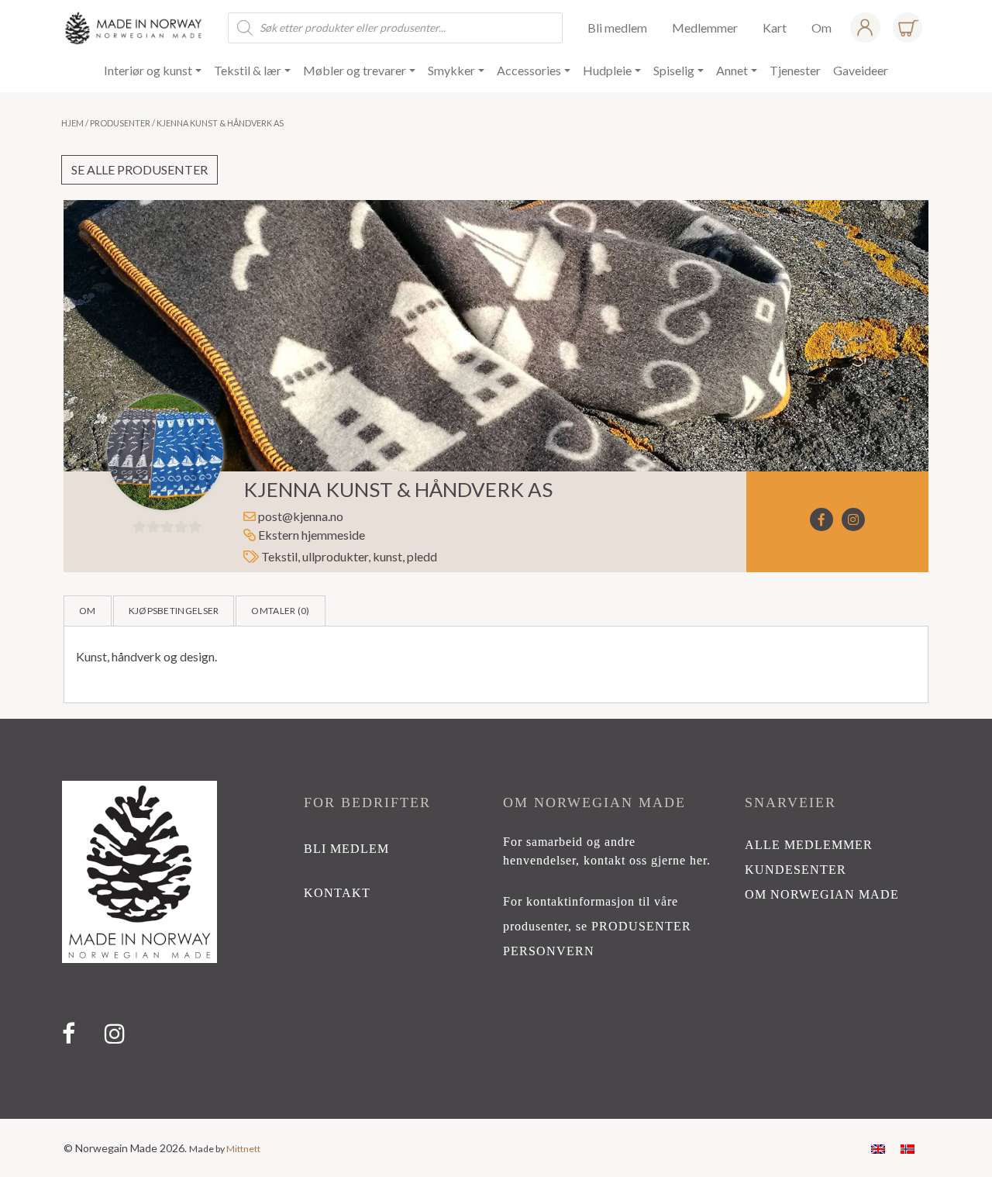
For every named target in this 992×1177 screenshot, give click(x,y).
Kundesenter (795, 869)
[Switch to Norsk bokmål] (907, 1147)
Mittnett (243, 1149)
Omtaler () (280, 610)
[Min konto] (865, 27)
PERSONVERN (548, 951)
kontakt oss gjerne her (645, 860)
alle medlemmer (809, 844)
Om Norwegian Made (822, 894)
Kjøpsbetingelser (174, 610)
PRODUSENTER (641, 926)
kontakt (337, 892)
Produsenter (120, 123)
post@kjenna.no (300, 516)
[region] (496, 919)
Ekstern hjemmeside (310, 534)
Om (87, 610)
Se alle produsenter (139, 169)
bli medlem (346, 848)
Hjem (72, 123)
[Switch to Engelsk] (878, 1147)
